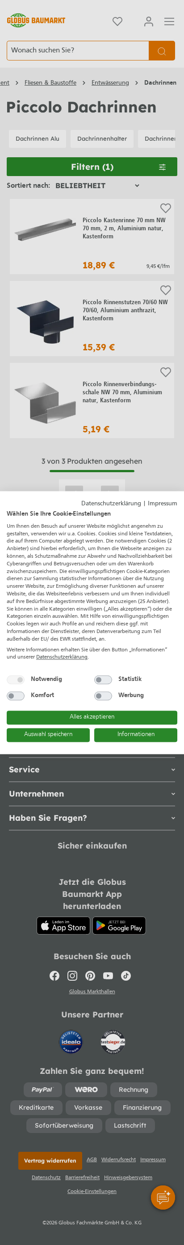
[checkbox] (16, 680)
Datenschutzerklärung (111, 504)
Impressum (162, 504)
